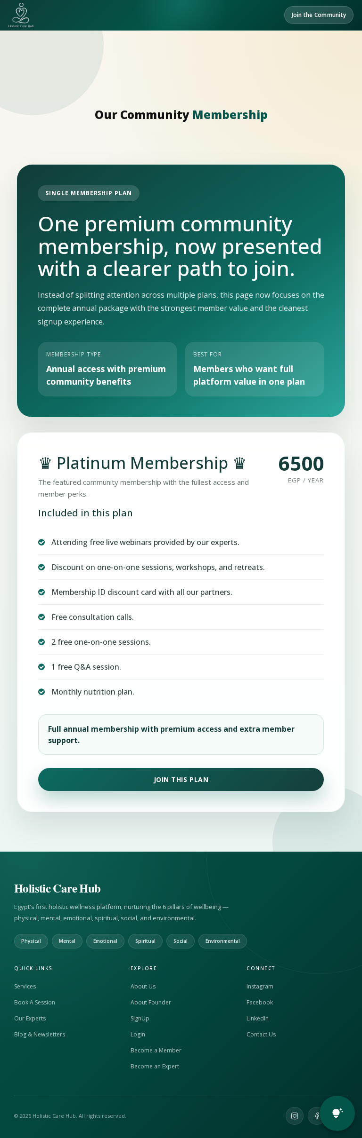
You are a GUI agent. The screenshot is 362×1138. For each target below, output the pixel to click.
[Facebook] (317, 1116)
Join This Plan (181, 779)
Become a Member (156, 1050)
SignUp (140, 1018)
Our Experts (30, 1018)
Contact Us (261, 1034)
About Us (143, 986)
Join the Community (319, 15)
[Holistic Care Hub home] (20, 15)
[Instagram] (295, 1116)
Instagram (260, 986)
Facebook (260, 1002)
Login (138, 1034)
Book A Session (34, 1002)
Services (25, 986)
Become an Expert (155, 1066)
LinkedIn (258, 1018)
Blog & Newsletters (39, 1034)
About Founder (151, 1002)
